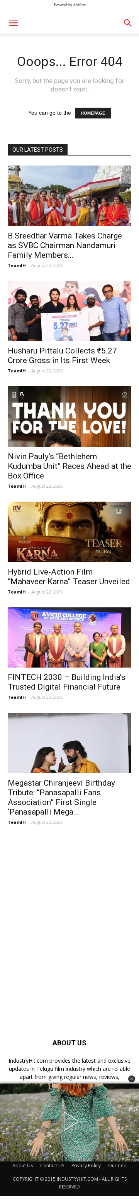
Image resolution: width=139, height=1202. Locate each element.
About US (22, 1165)
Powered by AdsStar (69, 5)
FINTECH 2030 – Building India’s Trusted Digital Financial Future (66, 682)
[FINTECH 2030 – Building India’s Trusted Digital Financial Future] (69, 637)
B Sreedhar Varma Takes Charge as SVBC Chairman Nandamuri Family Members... (65, 245)
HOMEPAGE (93, 113)
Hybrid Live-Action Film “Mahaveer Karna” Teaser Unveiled (69, 576)
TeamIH (17, 265)
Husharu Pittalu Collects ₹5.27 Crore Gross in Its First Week (62, 355)
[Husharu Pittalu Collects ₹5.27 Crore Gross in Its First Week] (69, 311)
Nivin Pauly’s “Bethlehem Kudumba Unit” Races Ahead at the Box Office (69, 466)
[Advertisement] (69, 918)
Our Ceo (117, 1165)
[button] (131, 1078)
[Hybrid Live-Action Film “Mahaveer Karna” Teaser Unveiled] (69, 532)
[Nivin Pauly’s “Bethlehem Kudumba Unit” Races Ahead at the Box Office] (69, 416)
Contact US (52, 1165)
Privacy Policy (86, 1165)
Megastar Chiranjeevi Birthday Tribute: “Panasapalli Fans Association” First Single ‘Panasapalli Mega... (61, 797)
